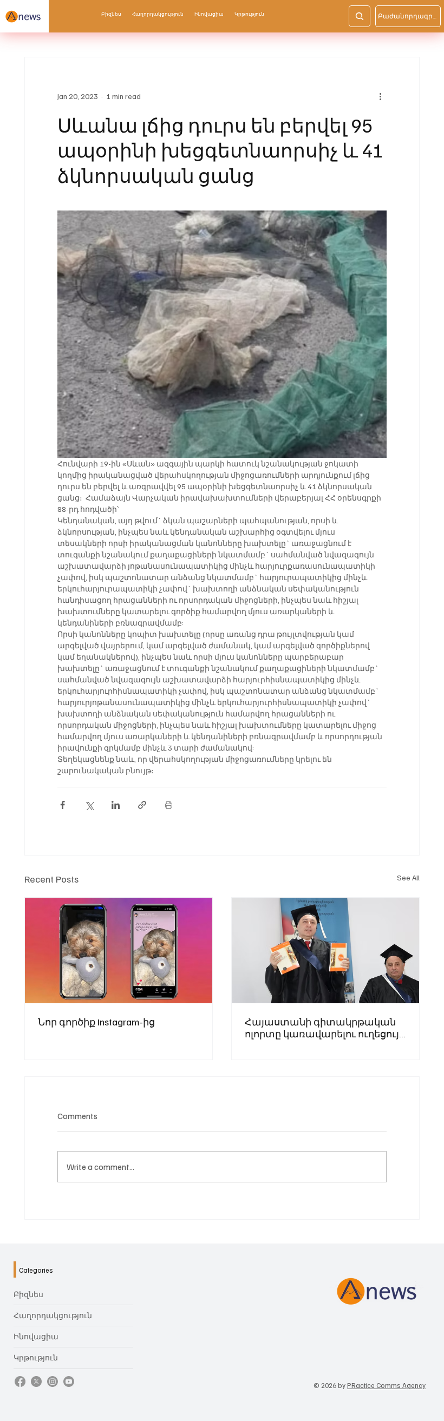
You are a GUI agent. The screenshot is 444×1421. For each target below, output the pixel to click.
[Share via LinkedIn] (115, 805)
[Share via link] (142, 805)
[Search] (359, 16)
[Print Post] (169, 805)
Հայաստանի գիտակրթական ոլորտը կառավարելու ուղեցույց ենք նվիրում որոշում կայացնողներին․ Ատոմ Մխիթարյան (325, 1028)
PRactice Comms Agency (386, 1385)
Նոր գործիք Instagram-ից (96, 1022)
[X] (36, 1381)
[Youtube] (68, 1381)
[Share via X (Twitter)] (89, 805)
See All (408, 877)
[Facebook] (20, 1381)
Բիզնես (28, 1294)
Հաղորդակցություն (53, 1315)
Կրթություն (36, 1357)
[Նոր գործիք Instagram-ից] (118, 950)
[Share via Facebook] (62, 805)
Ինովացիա (36, 1336)
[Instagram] (52, 1381)
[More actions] (380, 96)
